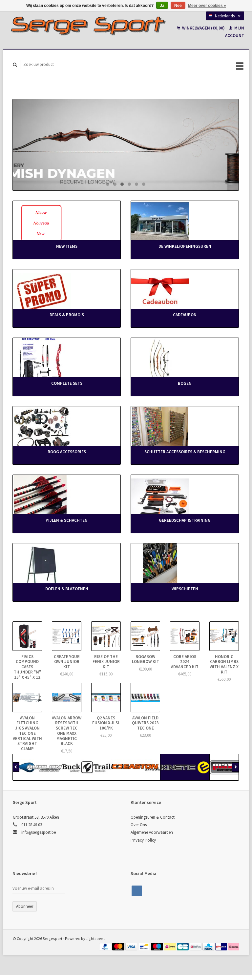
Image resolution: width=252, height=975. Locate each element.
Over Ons (139, 825)
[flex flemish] (126, 144)
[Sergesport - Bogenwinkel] (88, 25)
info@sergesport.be (38, 832)
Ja (162, 5)
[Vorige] (15, 767)
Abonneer (24, 906)
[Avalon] (37, 767)
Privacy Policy (143, 840)
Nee (178, 5)
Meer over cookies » (207, 5)
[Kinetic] (185, 767)
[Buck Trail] (86, 767)
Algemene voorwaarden (152, 832)
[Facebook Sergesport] (137, 891)
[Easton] (135, 767)
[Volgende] (235, 767)
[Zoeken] (15, 64)
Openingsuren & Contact (153, 817)
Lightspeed (96, 938)
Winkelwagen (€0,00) (203, 28)
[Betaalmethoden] (105, 946)
